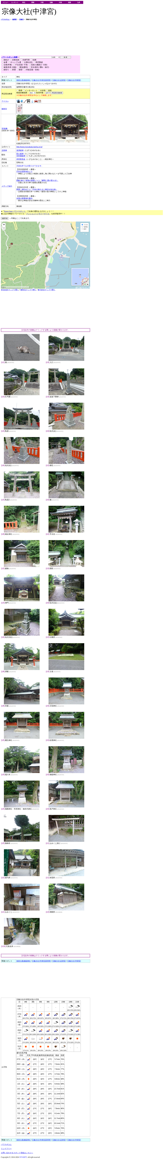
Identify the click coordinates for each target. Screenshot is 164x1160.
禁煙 (20, 90)
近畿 (51, 2)
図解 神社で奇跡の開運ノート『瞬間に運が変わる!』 (37, 180)
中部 (42, 2)
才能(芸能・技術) (32, 70)
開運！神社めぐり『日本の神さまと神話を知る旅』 (36, 189)
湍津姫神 (20, 150)
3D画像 (4, 128)
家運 (14, 70)
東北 (23, 2)
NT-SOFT (23, 1157)
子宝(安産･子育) (21, 65)
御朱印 (4, 109)
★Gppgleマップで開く (10, 290)
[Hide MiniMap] (87, 284)
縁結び (6, 60)
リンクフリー (6, 1149)
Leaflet (78, 288)
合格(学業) (8, 65)
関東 (32, 2)
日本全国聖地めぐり (24, 171)
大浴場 (42, 90)
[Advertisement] (68, 38)
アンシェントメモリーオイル (37, 214)
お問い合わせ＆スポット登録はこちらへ (17, 1153)
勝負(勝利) (24, 67)
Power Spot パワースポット (14, 211)
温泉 (50, 90)
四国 (69, 2)
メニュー (5, 2)
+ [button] (4, 224)
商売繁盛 (39, 62)
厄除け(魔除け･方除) (39, 65)
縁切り (6, 70)
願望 (20, 70)
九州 (78, 2)
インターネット (31, 90)
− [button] (4, 228)
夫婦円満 (26, 60)
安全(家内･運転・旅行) (40, 67)
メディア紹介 (7, 186)
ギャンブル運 (15, 62)
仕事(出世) (28, 62)
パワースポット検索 (9, 57)
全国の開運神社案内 (24, 198)
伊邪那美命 (20, 159)
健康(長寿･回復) (10, 67)
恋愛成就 (15, 60)
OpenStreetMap (85, 288)
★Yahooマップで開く (46, 290)
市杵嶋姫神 (20, 156)
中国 (60, 2)
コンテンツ (14, 2)
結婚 (34, 60)
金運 (5, 62)
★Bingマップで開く (28, 290)
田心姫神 (20, 154)
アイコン (5, 101)
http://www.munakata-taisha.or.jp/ (29, 147)
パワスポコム (6, 1144)
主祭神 (4, 150)
